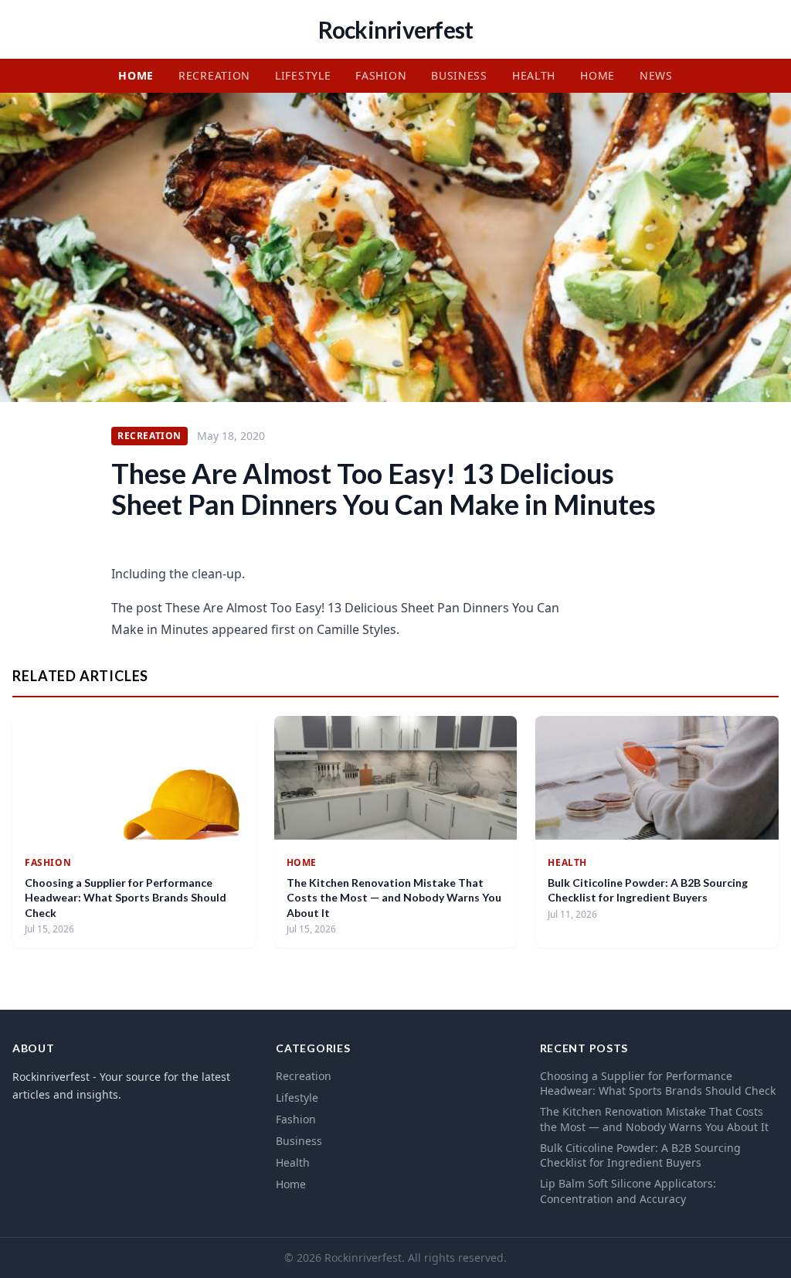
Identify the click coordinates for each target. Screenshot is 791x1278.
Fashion (380, 75)
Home (136, 75)
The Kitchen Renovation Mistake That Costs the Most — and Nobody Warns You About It (394, 897)
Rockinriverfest (396, 29)
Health (533, 75)
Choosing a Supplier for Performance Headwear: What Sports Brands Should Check (125, 897)
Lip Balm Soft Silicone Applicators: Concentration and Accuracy (628, 1190)
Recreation (214, 75)
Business (459, 75)
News (656, 75)
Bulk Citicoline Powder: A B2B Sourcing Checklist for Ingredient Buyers (640, 1155)
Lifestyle (303, 75)
